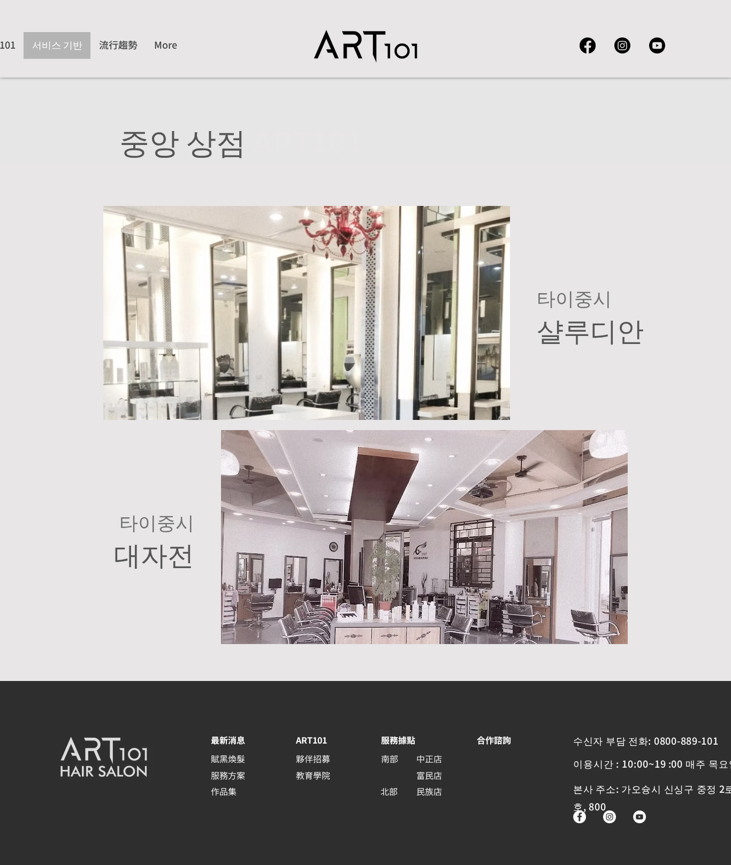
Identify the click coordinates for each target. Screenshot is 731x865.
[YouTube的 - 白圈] (639, 816)
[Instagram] (622, 45)
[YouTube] (657, 45)
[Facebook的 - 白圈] (579, 816)
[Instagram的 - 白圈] (609, 816)
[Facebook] (588, 45)
